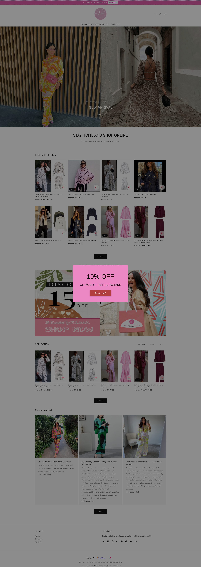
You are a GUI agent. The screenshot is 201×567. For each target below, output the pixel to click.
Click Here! (100, 293)
